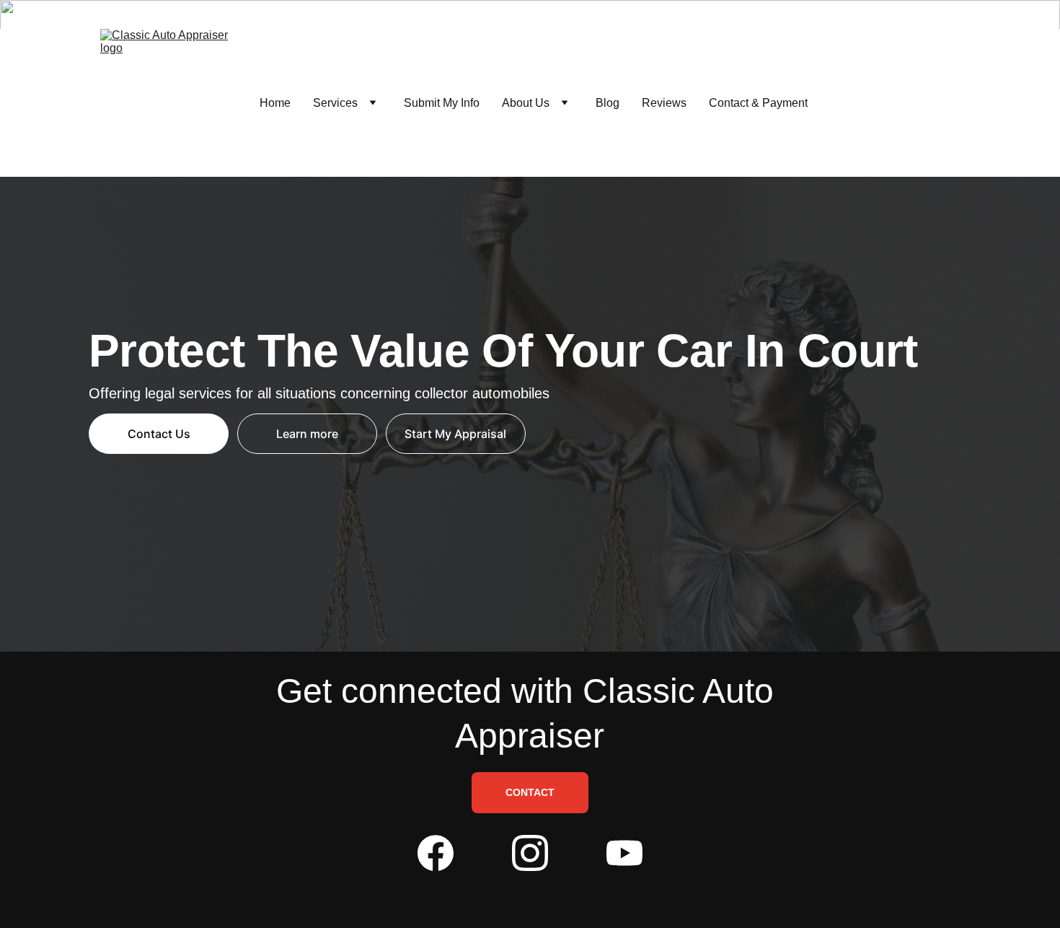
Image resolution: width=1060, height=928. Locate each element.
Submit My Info (442, 103)
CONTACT (530, 792)
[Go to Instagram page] (530, 853)
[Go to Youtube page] (624, 853)
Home (275, 103)
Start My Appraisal (455, 433)
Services (335, 103)
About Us (525, 103)
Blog (607, 103)
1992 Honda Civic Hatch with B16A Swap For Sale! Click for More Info (530, 14)
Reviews (664, 103)
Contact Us (159, 433)
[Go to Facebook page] (436, 853)
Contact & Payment (758, 103)
